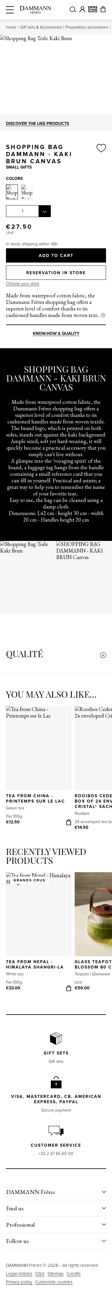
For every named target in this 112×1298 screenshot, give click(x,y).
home (11, 27)
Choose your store (22, 283)
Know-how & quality (56, 333)
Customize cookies (54, 1282)
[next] (98, 577)
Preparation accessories (86, 27)
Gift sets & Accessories (41, 27)
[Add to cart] (69, 822)
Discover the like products (37, 123)
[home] (35, 10)
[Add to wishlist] (101, 154)
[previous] (13, 577)
